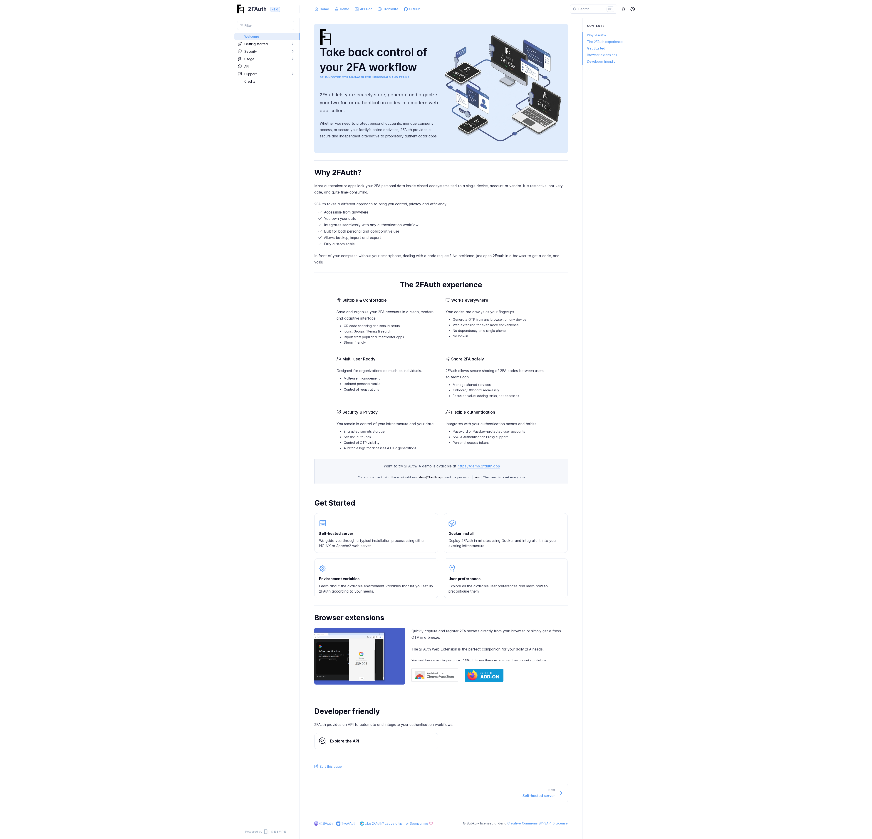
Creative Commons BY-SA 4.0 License (537, 823)
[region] (266, 428)
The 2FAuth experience (605, 42)
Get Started (596, 48)
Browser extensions (602, 55)
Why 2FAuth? (597, 35)
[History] (632, 9)
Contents (595, 25)
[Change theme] (623, 9)
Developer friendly (601, 61)
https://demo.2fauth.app (479, 466)
